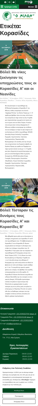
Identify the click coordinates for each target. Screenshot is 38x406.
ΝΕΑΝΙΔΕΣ (3, 103)
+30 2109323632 (26, 320)
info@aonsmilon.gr (13, 324)
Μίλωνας (25, 233)
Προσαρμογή (19, 396)
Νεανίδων (11, 100)
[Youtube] (14, 2)
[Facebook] (5, 2)
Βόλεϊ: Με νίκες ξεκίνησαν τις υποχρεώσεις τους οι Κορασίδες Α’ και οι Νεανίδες (18, 83)
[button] (8, 7)
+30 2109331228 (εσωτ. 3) (23, 317)
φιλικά (31, 233)
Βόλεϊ (34, 98)
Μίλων (35, 100)
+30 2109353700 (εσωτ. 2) (26, 314)
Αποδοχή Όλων (19, 390)
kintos (5, 98)
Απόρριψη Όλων (19, 402)
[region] (19, 385)
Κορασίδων (3, 100)
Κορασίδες (29, 100)
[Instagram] (9, 2)
